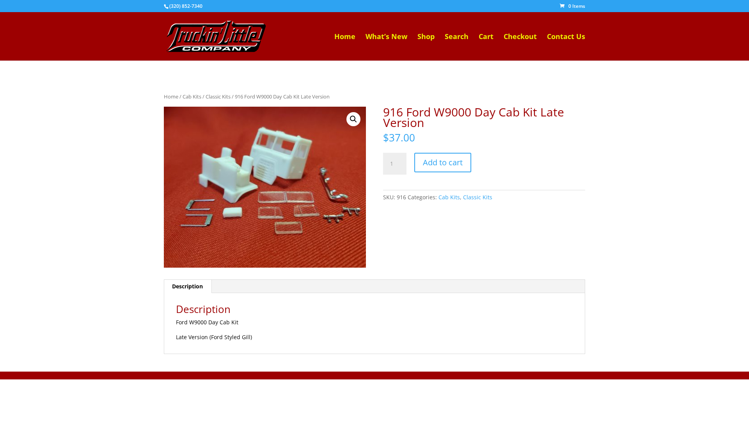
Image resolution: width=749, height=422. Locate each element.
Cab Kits (192, 96)
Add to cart (443, 162)
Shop (426, 37)
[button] (353, 119)
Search (457, 37)
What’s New (386, 37)
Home (344, 37)
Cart (486, 37)
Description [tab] (187, 286)
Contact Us (566, 37)
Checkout (520, 37)
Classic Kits (218, 96)
